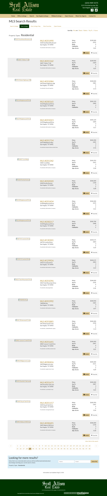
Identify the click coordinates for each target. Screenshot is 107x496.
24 (89, 446)
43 (74, 449)
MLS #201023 (47, 120)
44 (77, 449)
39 (61, 449)
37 (55, 449)
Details (87, 53)
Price (74, 30)
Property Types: (14, 35)
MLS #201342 (47, 160)
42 (71, 449)
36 (52, 449)
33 (42, 449)
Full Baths (75, 46)
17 (67, 446)
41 (67, 449)
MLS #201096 (47, 280)
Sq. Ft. (91, 30)
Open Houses (69, 16)
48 (89, 449)
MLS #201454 (47, 201)
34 (45, 449)
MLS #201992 (47, 301)
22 (83, 446)
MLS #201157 (47, 403)
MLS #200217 (47, 221)
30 (33, 449)
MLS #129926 (47, 260)
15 (61, 446)
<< (11, 446)
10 (45, 446)
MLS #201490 (47, 40)
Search (32, 16)
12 (52, 446)
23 (86, 446)
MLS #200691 (47, 423)
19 (74, 446)
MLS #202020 (47, 181)
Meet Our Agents (81, 16)
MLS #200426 (47, 362)
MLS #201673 (47, 382)
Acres (96, 30)
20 (77, 446)
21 (80, 446)
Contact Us (92, 16)
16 (64, 446)
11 (49, 446)
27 (24, 449)
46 (83, 449)
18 (71, 446)
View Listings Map (35, 26)
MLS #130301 (47, 240)
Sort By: (70, 30)
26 (20, 449)
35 (49, 449)
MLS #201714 (47, 140)
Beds (80, 30)
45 (80, 449)
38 (58, 449)
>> (96, 446)
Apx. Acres (75, 48)
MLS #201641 (47, 341)
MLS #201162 (47, 61)
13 (55, 446)
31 (36, 449)
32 (39, 449)
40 (64, 449)
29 (30, 449)
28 (27, 449)
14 (58, 446)
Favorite (94, 53)
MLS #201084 (47, 81)
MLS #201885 (47, 321)
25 (17, 449)
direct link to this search (91, 441)
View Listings (24, 26)
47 (86, 449)
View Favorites (47, 26)
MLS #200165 (47, 101)
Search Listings (14, 26)
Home (13, 16)
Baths (85, 30)
